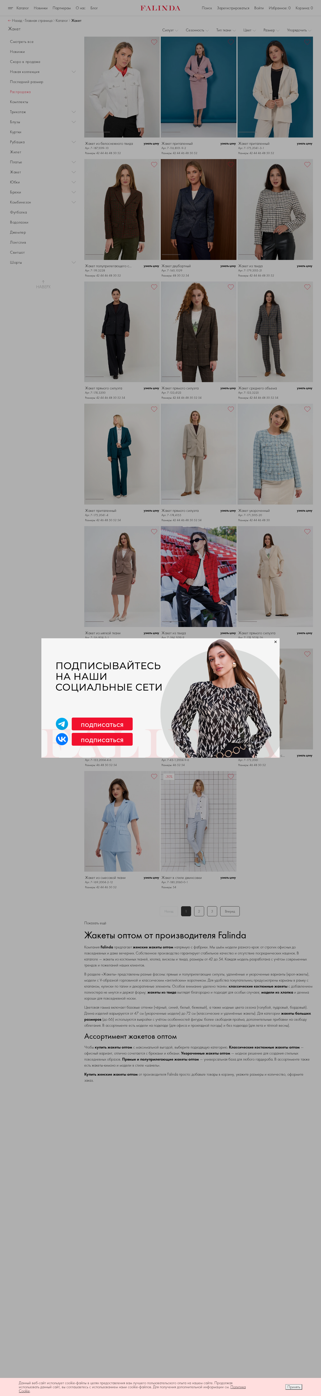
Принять (293, 1386)
